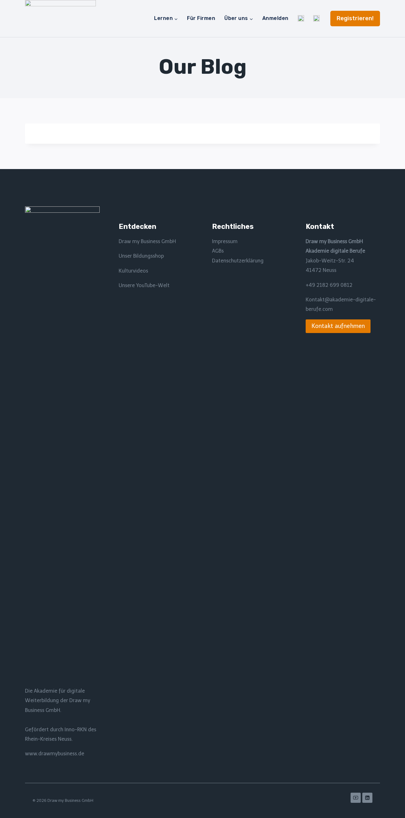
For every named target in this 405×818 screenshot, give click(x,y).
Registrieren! (355, 18)
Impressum (225, 241)
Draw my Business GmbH (147, 241)
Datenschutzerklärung (238, 261)
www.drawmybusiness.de (54, 754)
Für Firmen (201, 18)
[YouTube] (356, 798)
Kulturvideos (133, 271)
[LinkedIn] (367, 798)
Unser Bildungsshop (141, 256)
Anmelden (275, 18)
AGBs (218, 251)
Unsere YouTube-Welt (144, 285)
